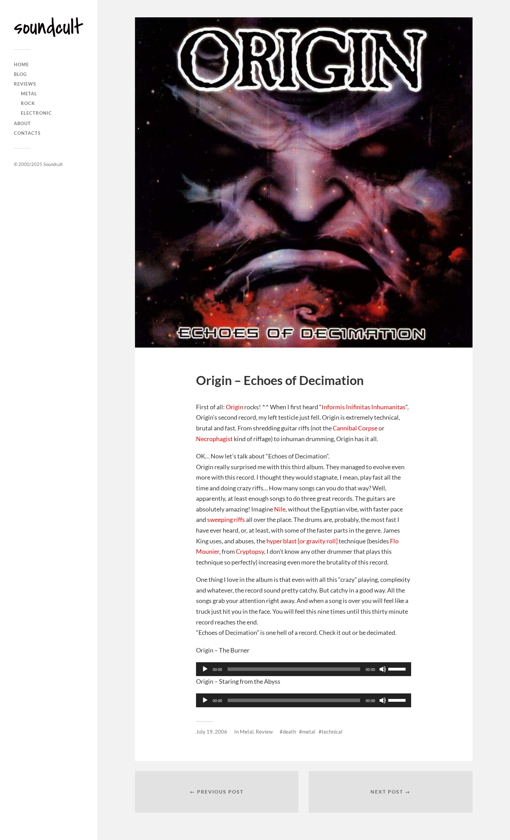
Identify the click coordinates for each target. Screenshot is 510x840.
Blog (20, 74)
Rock (28, 103)
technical (332, 731)
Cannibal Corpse (355, 428)
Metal (29, 93)
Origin (234, 407)
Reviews (25, 84)
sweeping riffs (226, 519)
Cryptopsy (250, 551)
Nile (280, 509)
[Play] (205, 669)
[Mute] (382, 669)
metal (308, 731)
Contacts (27, 133)
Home (21, 64)
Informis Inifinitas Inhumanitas (364, 407)
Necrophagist (214, 439)
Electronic (36, 113)
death (289, 731)
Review (264, 731)
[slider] (398, 668)
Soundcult (53, 164)
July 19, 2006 (211, 731)
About (22, 123)
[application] (303, 669)
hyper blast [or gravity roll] (302, 541)
